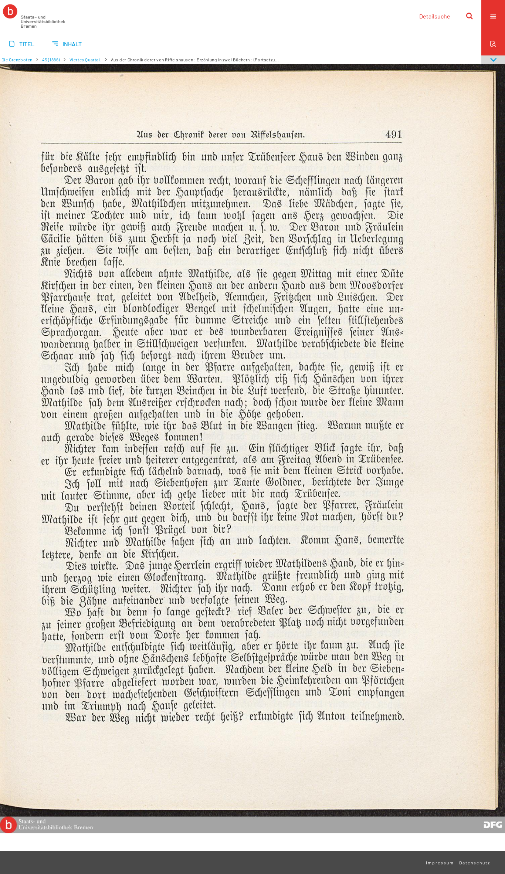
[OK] (469, 16)
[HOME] (34, 16)
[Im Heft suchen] (493, 43)
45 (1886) (51, 59)
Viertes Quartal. (86, 59)
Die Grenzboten (17, 59)
